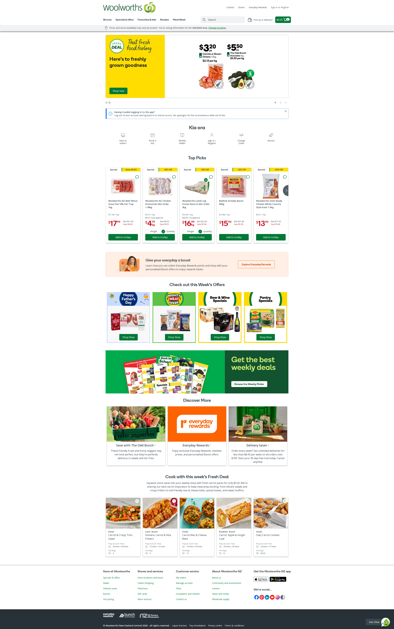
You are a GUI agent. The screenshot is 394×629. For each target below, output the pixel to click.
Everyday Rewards (258, 7)
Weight (153, 231)
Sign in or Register (280, 7)
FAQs (178, 588)
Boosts (106, 593)
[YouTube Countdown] (272, 597)
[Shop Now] (128, 317)
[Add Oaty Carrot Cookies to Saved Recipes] (285, 501)
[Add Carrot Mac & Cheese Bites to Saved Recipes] (211, 501)
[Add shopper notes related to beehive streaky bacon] (248, 177)
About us (216, 577)
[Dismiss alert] (285, 111)
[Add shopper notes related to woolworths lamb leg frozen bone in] (211, 177)
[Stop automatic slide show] (275, 103)
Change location (217, 27)
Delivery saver (110, 588)
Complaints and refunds (188, 593)
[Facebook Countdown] (256, 597)
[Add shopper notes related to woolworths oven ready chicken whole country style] (285, 177)
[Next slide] (286, 103)
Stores (241, 7)
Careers (216, 588)
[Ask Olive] (386, 623)
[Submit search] (204, 19)
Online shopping (146, 583)
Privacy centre (215, 625)
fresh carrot (209, 483)
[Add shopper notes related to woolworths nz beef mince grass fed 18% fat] (137, 177)
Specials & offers (111, 577)
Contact (230, 7)
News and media (220, 593)
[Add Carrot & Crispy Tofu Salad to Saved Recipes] (137, 501)
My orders (181, 577)
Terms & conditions (234, 625)
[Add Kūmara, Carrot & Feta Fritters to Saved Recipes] (174, 501)
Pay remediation (197, 625)
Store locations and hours (150, 577)
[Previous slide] (281, 103)
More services (145, 599)
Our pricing (108, 599)
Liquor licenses (179, 625)
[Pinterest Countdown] (261, 597)
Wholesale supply (220, 599)
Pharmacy (143, 588)
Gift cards (142, 593)
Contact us (181, 599)
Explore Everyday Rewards (256, 264)
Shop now (118, 91)
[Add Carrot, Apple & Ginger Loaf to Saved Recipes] (248, 501)
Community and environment (226, 583)
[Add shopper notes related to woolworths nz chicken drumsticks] (174, 177)
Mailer (106, 583)
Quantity (170, 231)
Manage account (184, 583)
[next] (285, 190)
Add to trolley (123, 237)
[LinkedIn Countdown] (267, 597)
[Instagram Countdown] (277, 597)
